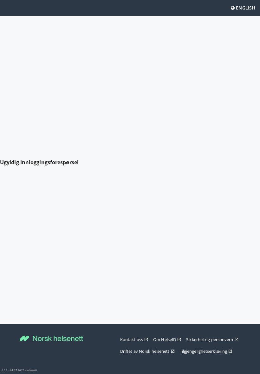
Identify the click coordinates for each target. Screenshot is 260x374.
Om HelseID (164, 339)
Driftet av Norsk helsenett (145, 351)
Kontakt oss (131, 339)
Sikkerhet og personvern (209, 339)
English (245, 8)
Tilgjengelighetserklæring (203, 351)
